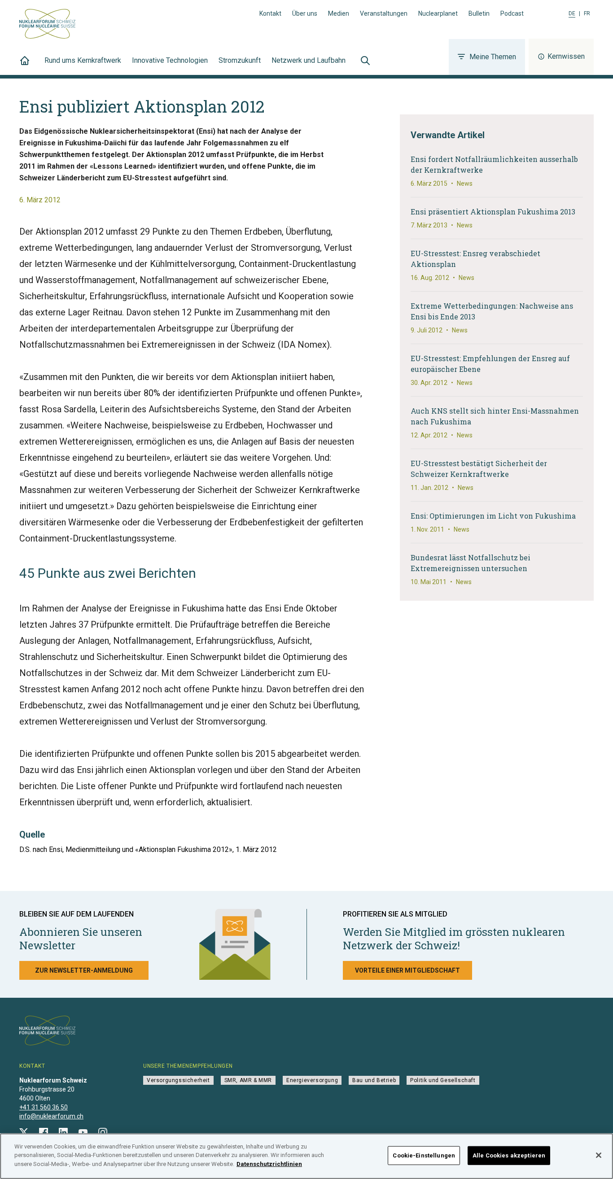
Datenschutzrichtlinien (269, 1164)
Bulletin (479, 13)
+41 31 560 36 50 (43, 1107)
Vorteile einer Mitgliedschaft (407, 970)
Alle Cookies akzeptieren (509, 1155)
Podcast (512, 13)
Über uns (304, 13)
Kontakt (270, 13)
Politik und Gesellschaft (442, 1080)
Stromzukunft (240, 60)
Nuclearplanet (438, 13)
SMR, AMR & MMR (248, 1080)
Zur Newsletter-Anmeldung (84, 970)
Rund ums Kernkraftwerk (82, 60)
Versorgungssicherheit (178, 1080)
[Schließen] (599, 1155)
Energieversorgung (312, 1080)
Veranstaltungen (383, 13)
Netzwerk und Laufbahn (308, 60)
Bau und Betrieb (374, 1080)
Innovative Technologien (170, 60)
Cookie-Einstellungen (424, 1155)
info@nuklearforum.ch (51, 1116)
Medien (338, 13)
